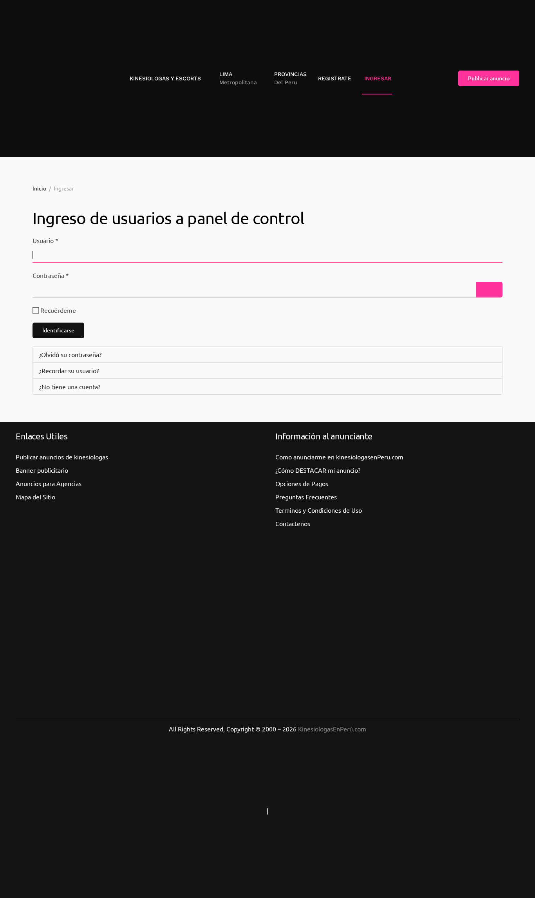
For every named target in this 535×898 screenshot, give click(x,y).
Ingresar (377, 78)
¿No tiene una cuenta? (69, 386)
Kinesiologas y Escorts (165, 78)
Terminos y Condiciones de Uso (318, 510)
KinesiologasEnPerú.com (332, 729)
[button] (235, 78)
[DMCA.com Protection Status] (319, 811)
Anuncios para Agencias (48, 483)
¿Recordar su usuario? (69, 370)
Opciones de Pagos (301, 483)
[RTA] (216, 811)
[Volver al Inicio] (49, 78)
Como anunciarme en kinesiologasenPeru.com (339, 457)
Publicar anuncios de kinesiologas (62, 457)
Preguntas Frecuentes (306, 497)
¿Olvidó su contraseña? (70, 354)
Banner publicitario (42, 470)
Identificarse (58, 330)
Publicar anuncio (489, 78)
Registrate (334, 78)
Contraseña (51, 275)
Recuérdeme (58, 310)
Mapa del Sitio (35, 497)
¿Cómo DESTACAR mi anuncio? (317, 470)
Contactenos (292, 523)
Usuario (45, 240)
